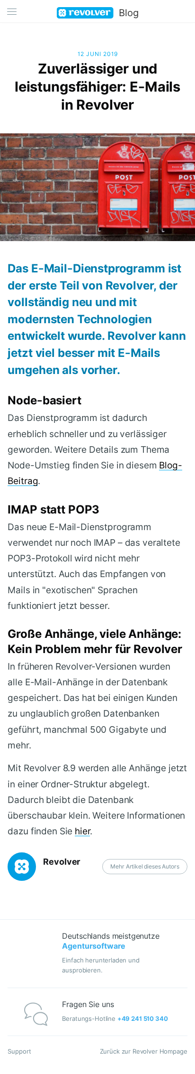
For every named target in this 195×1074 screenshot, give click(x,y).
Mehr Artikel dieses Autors (144, 866)
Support (19, 1051)
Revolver (61, 862)
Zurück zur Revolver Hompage (143, 1051)
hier (82, 831)
